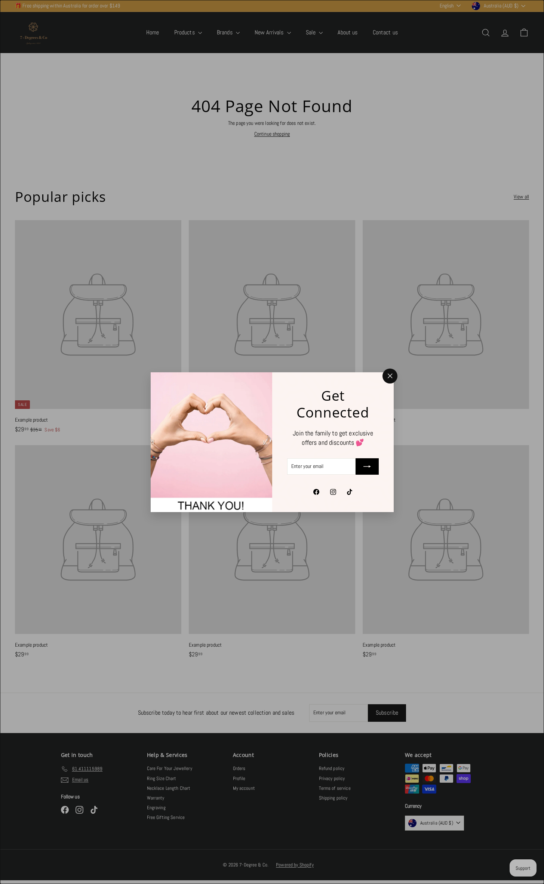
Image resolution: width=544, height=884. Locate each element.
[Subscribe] (367, 466)
